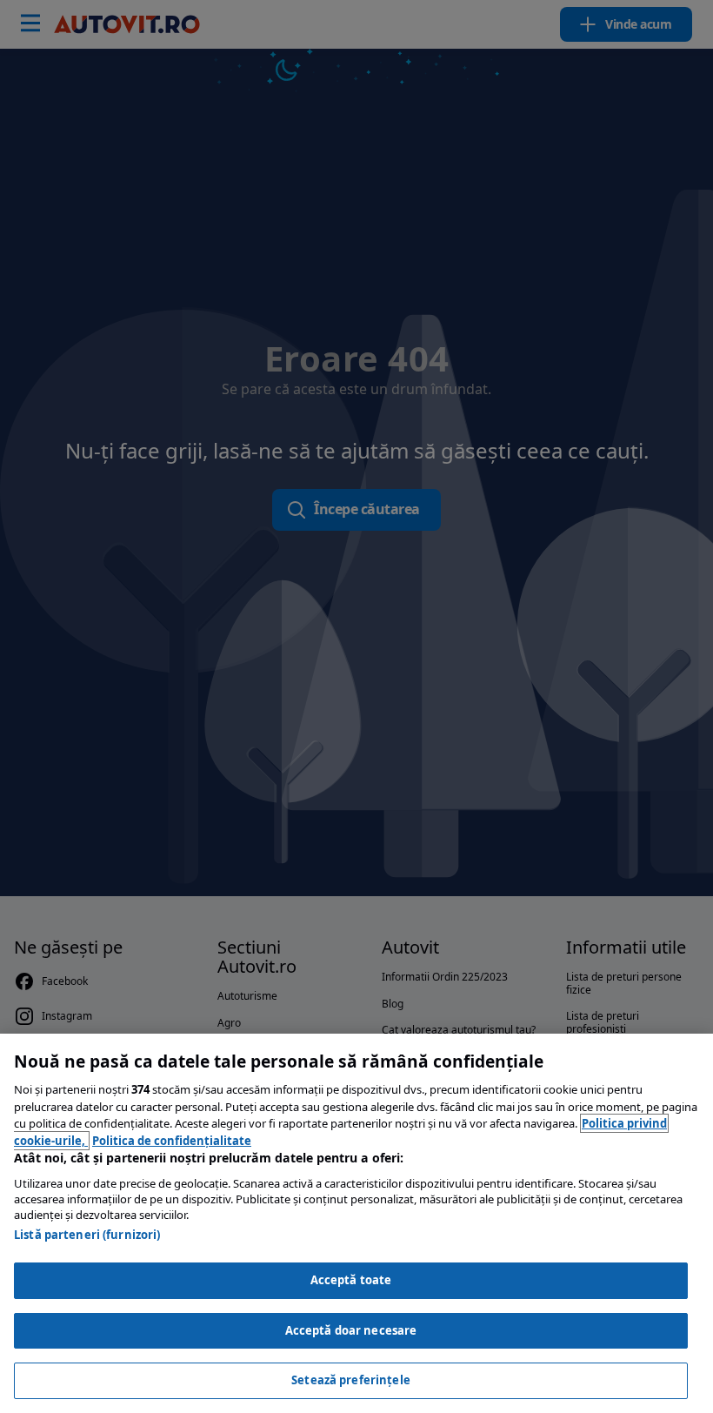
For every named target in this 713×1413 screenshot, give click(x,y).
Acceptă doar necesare (351, 1330)
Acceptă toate (351, 1280)
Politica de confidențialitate (171, 1140)
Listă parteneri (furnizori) (87, 1234)
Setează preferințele (350, 1380)
